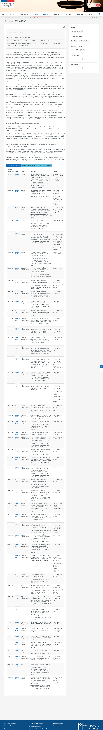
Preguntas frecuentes (10, 723)
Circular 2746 (17, 416)
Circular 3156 (17, 292)
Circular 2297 (17, 608)
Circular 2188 (17, 629)
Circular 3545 (17, 191)
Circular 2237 (17, 623)
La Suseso (12, 14)
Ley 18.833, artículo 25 (84, 40)
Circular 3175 (17, 281)
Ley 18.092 (73, 40)
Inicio (7, 17)
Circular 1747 (17, 665)
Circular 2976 (17, 319)
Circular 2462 (17, 575)
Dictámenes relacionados (29, 165)
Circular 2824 (17, 373)
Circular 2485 (17, 545)
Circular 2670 (17, 433)
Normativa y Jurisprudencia (16, 17)
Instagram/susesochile (37, 726)
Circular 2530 (17, 524)
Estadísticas (80, 14)
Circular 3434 (17, 221)
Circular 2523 (17, 536)
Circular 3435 (17, 233)
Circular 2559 (17, 515)
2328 (82, 49)
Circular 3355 (17, 253)
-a (102, 370)
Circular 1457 (17, 678)
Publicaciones (68, 14)
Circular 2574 (17, 504)
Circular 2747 (17, 422)
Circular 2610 (17, 458)
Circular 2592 (17, 491)
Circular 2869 (17, 328)
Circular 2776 (17, 385)
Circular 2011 (17, 651)
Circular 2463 (17, 556)
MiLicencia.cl (56, 728)
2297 (72, 49)
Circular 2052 (17, 643)
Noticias (90, 14)
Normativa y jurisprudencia (41, 14)
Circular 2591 (17, 480)
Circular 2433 (17, 450)
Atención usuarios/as (25, 14)
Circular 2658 (17, 438)
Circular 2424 (17, 586)
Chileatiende (56, 726)
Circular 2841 (17, 347)
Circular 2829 (17, 358)
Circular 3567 (17, 175)
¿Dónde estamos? (9, 728)
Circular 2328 (17, 597)
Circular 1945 (17, 657)
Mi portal (92, 5)
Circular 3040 (17, 311)
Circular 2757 (17, 406)
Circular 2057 (17, 637)
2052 (77, 49)
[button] (99, 14)
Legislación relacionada (44, 165)
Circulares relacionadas (13, 165)
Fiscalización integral (28, 17)
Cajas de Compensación (39, 17)
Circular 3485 (17, 208)
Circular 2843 (17, 338)
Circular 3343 (17, 269)
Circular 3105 (17, 302)
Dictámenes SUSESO (89, 68)
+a (102, 367)
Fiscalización (56, 14)
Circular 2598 (17, 467)
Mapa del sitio (8, 726)
